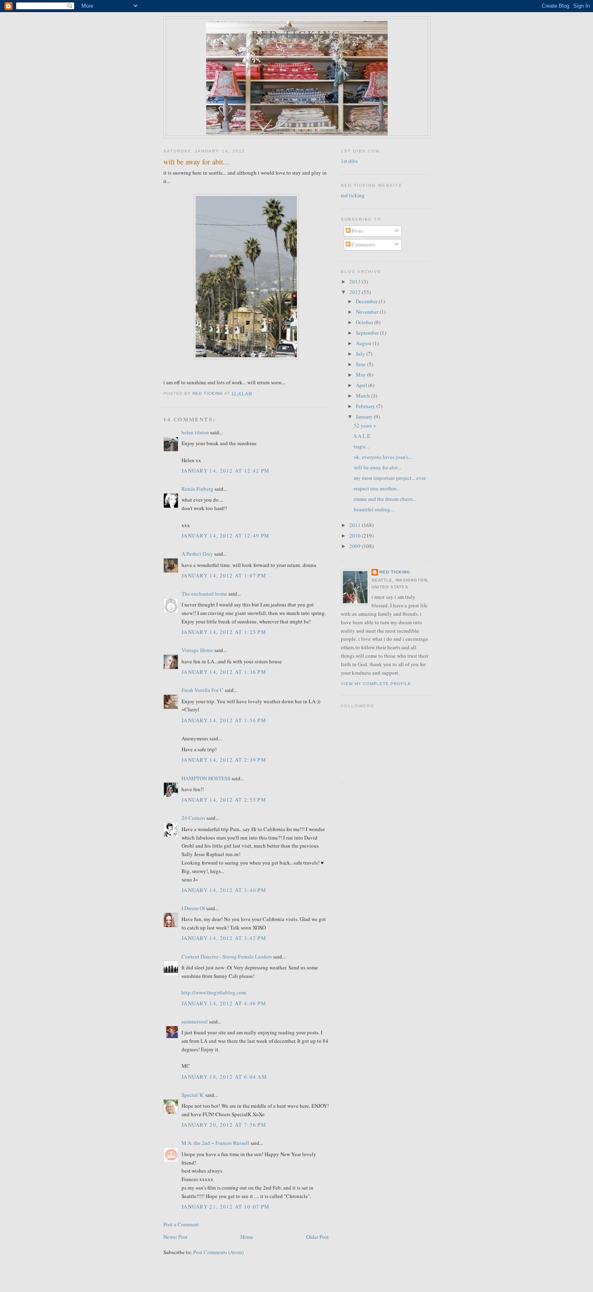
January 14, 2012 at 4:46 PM (224, 1003)
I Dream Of (193, 908)
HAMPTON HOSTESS (206, 778)
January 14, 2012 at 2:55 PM (224, 799)
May (361, 374)
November (368, 311)
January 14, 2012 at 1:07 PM (224, 575)
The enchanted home (204, 593)
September (368, 332)
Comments (363, 244)
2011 (355, 525)
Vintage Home (197, 650)
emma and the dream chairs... (385, 498)
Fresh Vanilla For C (202, 690)
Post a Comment (181, 1224)
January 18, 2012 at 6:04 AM (224, 1076)
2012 (355, 292)
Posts (357, 230)
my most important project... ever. (390, 477)
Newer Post (175, 1236)
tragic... (362, 446)
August (364, 343)
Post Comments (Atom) (218, 1252)
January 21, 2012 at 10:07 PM (225, 1206)
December (367, 301)
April (362, 385)
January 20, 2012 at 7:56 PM (224, 1124)
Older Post (317, 1236)
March (363, 395)
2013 (355, 281)
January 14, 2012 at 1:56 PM (224, 720)
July (361, 353)
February (366, 406)
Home (246, 1236)
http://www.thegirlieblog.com (214, 992)
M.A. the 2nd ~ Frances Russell (215, 1142)
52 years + (365, 425)
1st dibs (349, 161)
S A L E (362, 436)
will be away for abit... (377, 467)
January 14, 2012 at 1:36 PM (224, 671)
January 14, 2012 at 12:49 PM (225, 535)
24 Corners (193, 817)
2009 (355, 546)
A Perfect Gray (197, 553)
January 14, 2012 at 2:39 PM (224, 759)
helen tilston (195, 432)
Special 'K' (193, 1094)
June (361, 364)
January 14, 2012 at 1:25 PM (224, 632)
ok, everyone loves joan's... (383, 457)
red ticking (297, 34)
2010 (355, 535)
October (365, 322)
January (365, 416)
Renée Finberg (197, 488)
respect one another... (376, 488)
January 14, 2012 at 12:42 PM (225, 470)
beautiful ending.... (374, 509)
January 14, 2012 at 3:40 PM (224, 890)
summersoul (195, 1021)
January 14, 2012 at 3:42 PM (224, 938)
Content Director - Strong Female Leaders (227, 956)
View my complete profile (376, 683)
